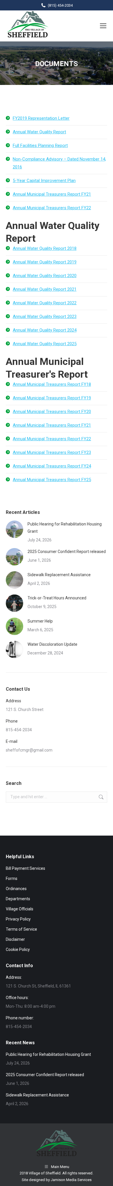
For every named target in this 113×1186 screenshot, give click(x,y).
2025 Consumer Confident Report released (67, 551)
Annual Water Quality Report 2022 (44, 302)
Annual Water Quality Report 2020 (44, 275)
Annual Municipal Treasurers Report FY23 (52, 452)
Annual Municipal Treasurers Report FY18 (52, 384)
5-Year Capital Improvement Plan (44, 180)
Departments (18, 898)
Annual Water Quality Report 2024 (44, 330)
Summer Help (40, 621)
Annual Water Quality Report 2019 (44, 262)
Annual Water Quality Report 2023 (44, 316)
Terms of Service (21, 929)
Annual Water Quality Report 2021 (44, 289)
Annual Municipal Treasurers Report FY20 (52, 411)
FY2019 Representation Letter (41, 118)
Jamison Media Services (71, 1180)
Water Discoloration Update (52, 644)
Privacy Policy (18, 919)
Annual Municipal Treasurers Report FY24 (52, 466)
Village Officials (19, 909)
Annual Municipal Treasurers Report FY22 (52, 207)
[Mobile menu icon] (103, 26)
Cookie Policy (18, 949)
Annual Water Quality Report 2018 (44, 248)
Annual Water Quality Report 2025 (44, 343)
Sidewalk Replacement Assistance (59, 574)
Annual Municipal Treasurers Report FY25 (52, 479)
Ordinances (16, 888)
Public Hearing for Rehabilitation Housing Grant (65, 528)
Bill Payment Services (25, 868)
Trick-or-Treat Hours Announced (57, 598)
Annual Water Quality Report (39, 131)
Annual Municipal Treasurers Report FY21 (52, 194)
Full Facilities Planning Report (40, 145)
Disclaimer (15, 939)
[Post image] (14, 529)
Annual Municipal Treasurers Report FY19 (52, 398)
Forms (11, 878)
